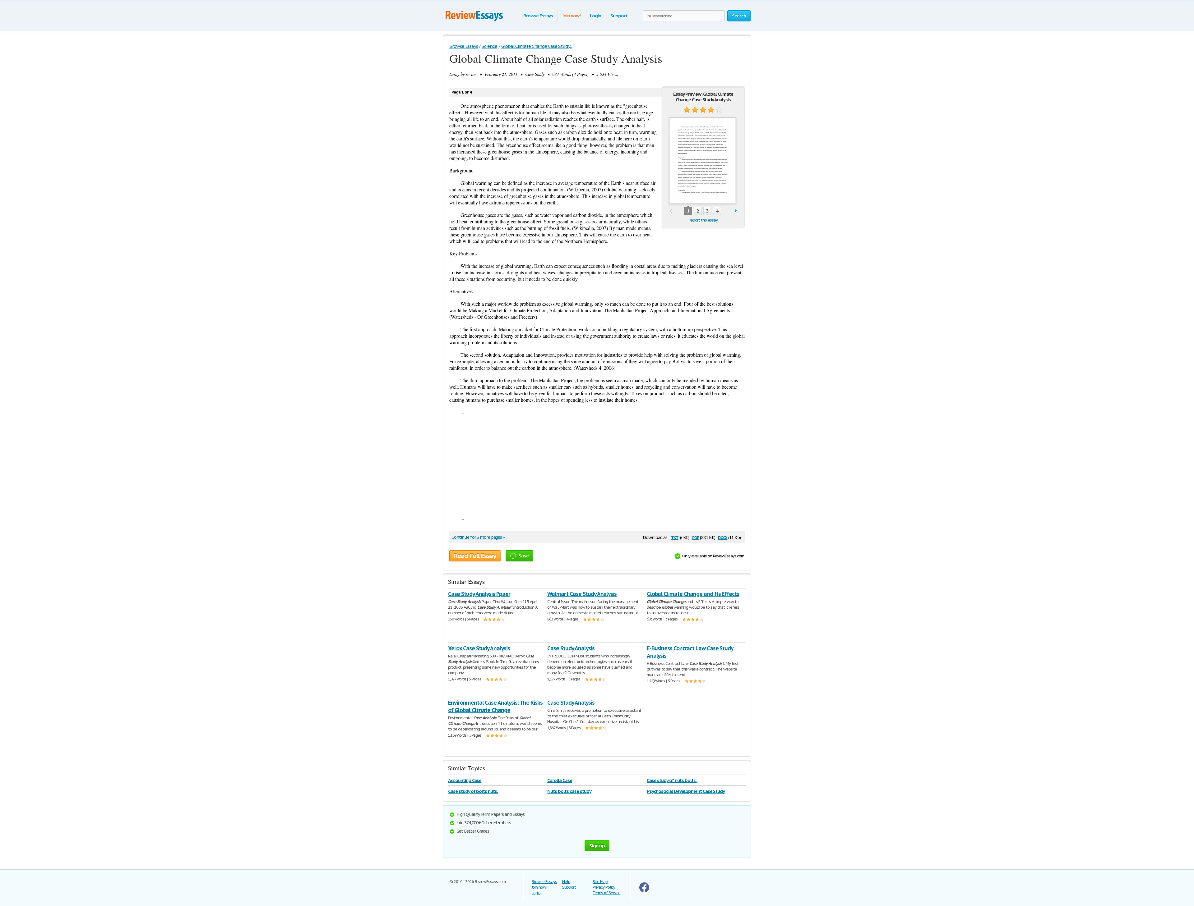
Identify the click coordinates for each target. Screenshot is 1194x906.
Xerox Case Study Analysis (479, 648)
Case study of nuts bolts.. (672, 780)
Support (618, 16)
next (735, 211)
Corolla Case (559, 780)
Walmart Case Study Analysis (582, 593)
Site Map (600, 881)
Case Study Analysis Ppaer (479, 593)
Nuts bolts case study (569, 791)
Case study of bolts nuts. (473, 791)
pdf (695, 537)
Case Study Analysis (570, 648)
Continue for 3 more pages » (478, 537)
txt (674, 537)
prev (670, 211)
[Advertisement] (597, 464)
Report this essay (703, 220)
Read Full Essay (475, 556)
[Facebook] (644, 891)
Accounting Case (464, 780)
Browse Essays (538, 16)
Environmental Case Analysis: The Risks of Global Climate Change (495, 706)
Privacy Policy (604, 887)
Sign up (597, 846)
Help (566, 881)
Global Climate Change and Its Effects (693, 593)
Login (595, 16)
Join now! (571, 16)
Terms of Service (606, 892)
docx (723, 537)
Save (524, 556)
